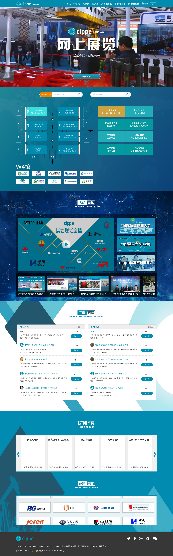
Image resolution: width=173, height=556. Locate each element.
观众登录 (86, 77)
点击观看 (136, 230)
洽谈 (77, 335)
